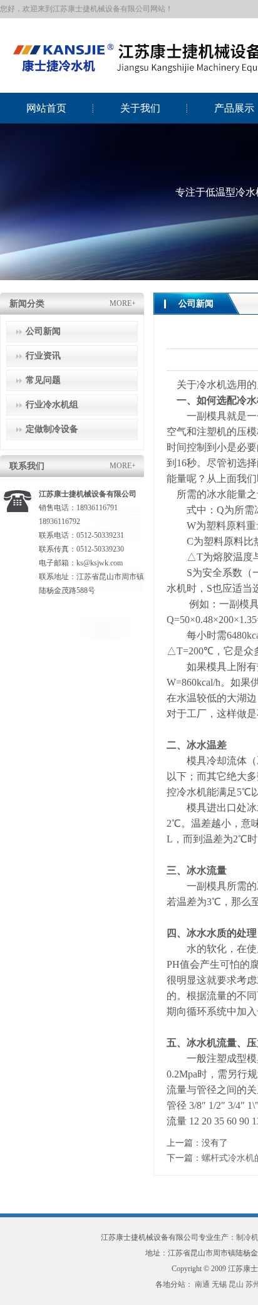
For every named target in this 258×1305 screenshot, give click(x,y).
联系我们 (26, 466)
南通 (202, 1284)
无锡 (219, 1284)
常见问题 (43, 380)
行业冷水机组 (52, 404)
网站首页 (46, 108)
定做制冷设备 (52, 429)
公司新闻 (43, 331)
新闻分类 (26, 303)
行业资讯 (43, 355)
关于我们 (140, 108)
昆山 (236, 1284)
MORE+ (123, 303)
